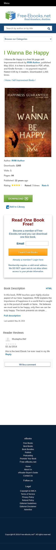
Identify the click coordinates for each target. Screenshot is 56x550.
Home (28, 466)
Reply (8, 354)
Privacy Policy (28, 497)
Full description (12, 315)
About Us (28, 469)
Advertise (28, 510)
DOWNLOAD (16, 198)
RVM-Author (33, 62)
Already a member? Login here (28, 259)
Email (20, 243)
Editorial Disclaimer (28, 506)
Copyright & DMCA (28, 491)
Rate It (45, 185)
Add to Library (17, 206)
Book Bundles (28, 449)
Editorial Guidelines (28, 503)
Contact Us (28, 476)
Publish (28, 452)
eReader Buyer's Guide (28, 473)
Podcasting (28, 455)
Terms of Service (28, 494)
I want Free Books (28, 252)
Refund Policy (28, 500)
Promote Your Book (28, 459)
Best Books (28, 446)
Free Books (28, 443)
